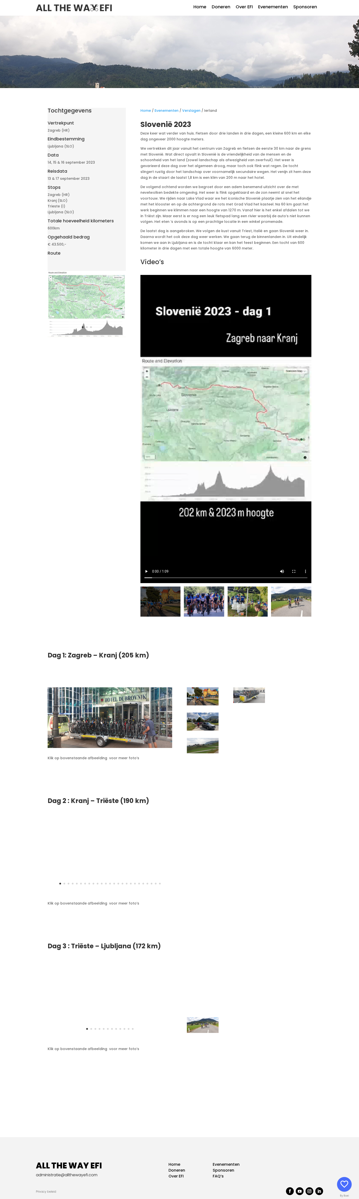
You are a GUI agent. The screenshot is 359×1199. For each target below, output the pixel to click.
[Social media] (344, 1184)
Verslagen (191, 110)
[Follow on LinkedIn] (319, 1191)
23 (151, 883)
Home (199, 7)
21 (143, 883)
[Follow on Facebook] (290, 1191)
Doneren (221, 7)
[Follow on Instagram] (309, 1191)
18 (145, 738)
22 (147, 883)
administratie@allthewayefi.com (66, 1175)
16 (137, 738)
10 (112, 738)
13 (124, 738)
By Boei (344, 1195)
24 (156, 883)
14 (128, 738)
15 (133, 738)
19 (135, 883)
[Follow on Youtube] (300, 1191)
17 (141, 738)
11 (116, 738)
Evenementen (273, 7)
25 (160, 883)
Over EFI (244, 7)
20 (139, 883)
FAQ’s (218, 1176)
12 (120, 738)
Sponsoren (305, 7)
